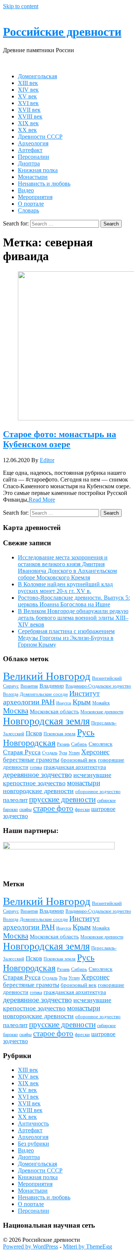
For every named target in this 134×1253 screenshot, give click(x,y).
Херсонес (95, 752)
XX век (27, 130)
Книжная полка (38, 170)
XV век (27, 96)
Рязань (63, 744)
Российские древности (62, 31)
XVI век (28, 103)
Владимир (51, 686)
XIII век (28, 83)
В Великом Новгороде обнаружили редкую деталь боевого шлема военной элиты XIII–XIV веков (73, 618)
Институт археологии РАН (51, 697)
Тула (63, 752)
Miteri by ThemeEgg (87, 1246)
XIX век (28, 123)
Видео (26, 190)
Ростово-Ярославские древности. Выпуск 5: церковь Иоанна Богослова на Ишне (74, 600)
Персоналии (33, 157)
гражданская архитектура (75, 767)
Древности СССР (40, 136)
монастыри (83, 783)
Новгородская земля (46, 721)
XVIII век (30, 116)
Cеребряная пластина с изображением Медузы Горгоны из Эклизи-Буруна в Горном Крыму (66, 638)
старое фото (53, 808)
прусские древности (62, 799)
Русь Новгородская (49, 737)
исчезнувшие (92, 775)
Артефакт (30, 150)
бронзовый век (78, 760)
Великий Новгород (46, 676)
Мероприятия (35, 197)
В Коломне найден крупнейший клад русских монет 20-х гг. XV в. (65, 587)
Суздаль (49, 752)
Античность (33, 1123)
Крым (82, 702)
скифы (25, 809)
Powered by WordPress (30, 1246)
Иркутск (63, 703)
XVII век (29, 110)
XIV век (28, 89)
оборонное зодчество (98, 791)
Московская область (54, 711)
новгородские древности (38, 791)
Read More (42, 499)
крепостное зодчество (34, 783)
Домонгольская (37, 76)
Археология (33, 143)
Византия (29, 686)
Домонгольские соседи (44, 694)
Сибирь (79, 744)
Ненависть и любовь (44, 183)
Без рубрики (33, 1143)
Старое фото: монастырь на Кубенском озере (59, 439)
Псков (34, 733)
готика (36, 767)
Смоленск (100, 744)
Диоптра (29, 163)
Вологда (10, 694)
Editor (47, 460)
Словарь (28, 210)
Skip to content (20, 6)
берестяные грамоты (31, 759)
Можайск (101, 703)
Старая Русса (22, 752)
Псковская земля (60, 733)
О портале (31, 204)
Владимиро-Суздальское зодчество (98, 686)
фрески (82, 809)
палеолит (15, 800)
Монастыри (33, 177)
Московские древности (101, 711)
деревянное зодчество (37, 774)
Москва (15, 710)
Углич (74, 752)
